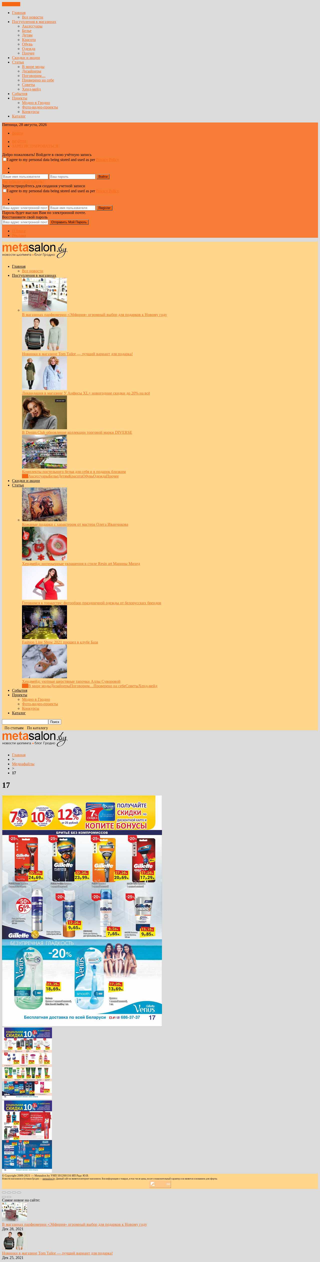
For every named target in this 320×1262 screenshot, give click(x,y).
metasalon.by (48, 1179)
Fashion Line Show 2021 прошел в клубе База (60, 642)
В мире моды (33, 66)
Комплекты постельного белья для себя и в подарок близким (74, 472)
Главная (19, 12)
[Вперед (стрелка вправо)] (9, 1197)
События (19, 94)
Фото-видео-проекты (40, 107)
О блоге (19, 231)
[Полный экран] (14, 1192)
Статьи (18, 62)
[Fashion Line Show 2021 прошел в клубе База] (44, 638)
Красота (29, 40)
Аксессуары (32, 26)
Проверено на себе (38, 80)
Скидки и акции (26, 58)
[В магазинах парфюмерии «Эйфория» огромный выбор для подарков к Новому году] (44, 310)
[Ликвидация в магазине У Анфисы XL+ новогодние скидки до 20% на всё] (44, 388)
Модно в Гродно (36, 102)
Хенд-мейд (31, 89)
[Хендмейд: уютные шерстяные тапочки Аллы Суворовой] (44, 677)
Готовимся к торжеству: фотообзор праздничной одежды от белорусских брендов (91, 603)
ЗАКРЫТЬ (11, 4)
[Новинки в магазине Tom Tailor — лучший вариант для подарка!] (44, 349)
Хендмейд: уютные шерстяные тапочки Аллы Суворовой (71, 681)
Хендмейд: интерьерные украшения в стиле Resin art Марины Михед (81, 564)
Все (25, 476)
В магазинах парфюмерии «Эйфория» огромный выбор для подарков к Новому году (94, 314)
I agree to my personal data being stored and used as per (63, 160)
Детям (27, 35)
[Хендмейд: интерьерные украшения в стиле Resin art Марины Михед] (44, 559)
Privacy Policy (107, 160)
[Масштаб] (19, 1192)
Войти (17, 133)
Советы (28, 84)
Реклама (19, 235)
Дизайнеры (31, 71)
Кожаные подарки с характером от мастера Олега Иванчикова (75, 524)
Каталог (19, 116)
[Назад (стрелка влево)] (4, 1197)
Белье (27, 30)
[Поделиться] (9, 1192)
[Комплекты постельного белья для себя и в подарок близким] (44, 467)
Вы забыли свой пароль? (23, 181)
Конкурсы (30, 112)
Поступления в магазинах (34, 22)
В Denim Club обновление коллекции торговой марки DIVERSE (77, 432)
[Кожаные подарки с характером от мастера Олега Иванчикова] (44, 520)
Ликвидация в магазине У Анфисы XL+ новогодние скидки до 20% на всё (86, 393)
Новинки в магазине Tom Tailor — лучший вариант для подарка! (77, 354)
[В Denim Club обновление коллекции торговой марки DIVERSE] (44, 428)
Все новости (32, 17)
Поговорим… (34, 76)
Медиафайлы (23, 764)
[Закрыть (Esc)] (4, 1192)
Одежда (28, 48)
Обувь (27, 44)
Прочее (28, 53)
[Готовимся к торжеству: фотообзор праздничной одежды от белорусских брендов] (44, 598)
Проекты (19, 98)
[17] (82, 1025)
